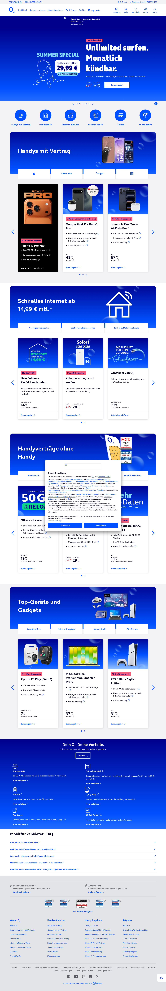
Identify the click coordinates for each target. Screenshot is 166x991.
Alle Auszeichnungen (82, 911)
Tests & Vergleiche (130, 938)
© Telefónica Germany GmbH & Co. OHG (77, 983)
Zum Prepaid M (118, 568)
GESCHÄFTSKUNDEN (33, 2)
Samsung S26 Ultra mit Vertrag (100, 934)
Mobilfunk (22, 10)
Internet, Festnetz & (20, 947)
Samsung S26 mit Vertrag (97, 930)
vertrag (15, 938)
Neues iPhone (52, 951)
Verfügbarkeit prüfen (39, 327)
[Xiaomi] (132, 174)
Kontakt (14, 967)
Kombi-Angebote (55, 10)
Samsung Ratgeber (130, 951)
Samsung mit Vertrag (58, 938)
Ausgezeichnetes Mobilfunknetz (22, 930)
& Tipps (131, 934)
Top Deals (95, 10)
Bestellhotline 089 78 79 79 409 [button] (144, 2)
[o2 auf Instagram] (83, 976)
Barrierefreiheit (137, 967)
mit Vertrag (54, 925)
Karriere (151, 967)
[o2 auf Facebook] (68, 976)
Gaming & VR (99, 628)
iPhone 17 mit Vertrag (93, 947)
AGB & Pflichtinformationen (47, 967)
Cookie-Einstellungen (62, 970)
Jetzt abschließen (119, 415)
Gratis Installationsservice (83, 327)
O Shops (123, 2)
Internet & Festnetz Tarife (20, 943)
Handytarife (33, 475)
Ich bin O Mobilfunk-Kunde (126, 327)
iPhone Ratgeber (129, 947)
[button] (22, 10)
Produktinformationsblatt (100, 967)
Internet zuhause (37, 10)
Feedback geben (21, 892)
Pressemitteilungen (130, 956)
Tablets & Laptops (66, 628)
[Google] (99, 174)
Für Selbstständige (130, 943)
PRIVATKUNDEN (15, 2)
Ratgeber (126, 925)
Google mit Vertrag (56, 930)
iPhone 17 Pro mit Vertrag (96, 938)
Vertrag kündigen (105, 970)
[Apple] (34, 174)
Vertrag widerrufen (84, 970)
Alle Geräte (132, 628)
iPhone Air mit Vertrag (93, 951)
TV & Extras (71, 10)
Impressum (26, 967)
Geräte (82, 10)
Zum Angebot (117, 85)
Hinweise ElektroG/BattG (74, 967)
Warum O (83, 755)
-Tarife (15, 956)
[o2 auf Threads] (97, 976)
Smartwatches (34, 628)
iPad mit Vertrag (53, 956)
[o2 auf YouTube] (76, 976)
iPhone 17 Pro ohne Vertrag (95, 956)
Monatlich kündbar (132, 475)
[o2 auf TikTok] (90, 976)
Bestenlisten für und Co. (135, 930)
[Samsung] (67, 174)
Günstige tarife (18, 934)
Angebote (91, 925)
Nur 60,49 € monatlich (31, 268)
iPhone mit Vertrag (54, 934)
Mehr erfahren (19, 780)
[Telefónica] (97, 983)
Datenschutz (121, 967)
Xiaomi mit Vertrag (57, 943)
